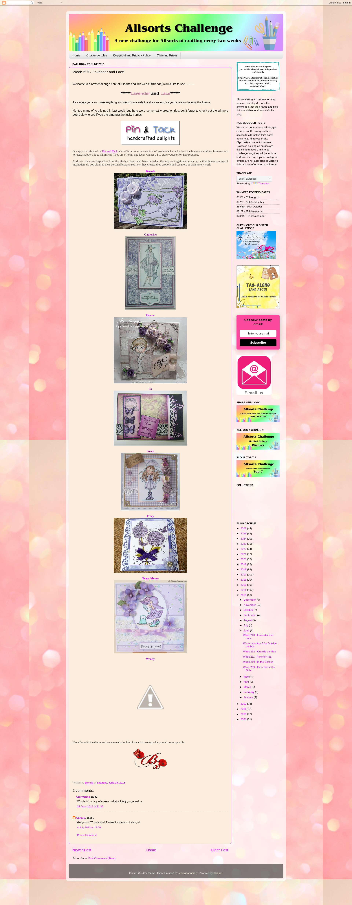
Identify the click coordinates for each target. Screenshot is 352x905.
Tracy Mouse (150, 578)
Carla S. (81, 817)
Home (76, 55)
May (246, 676)
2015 (244, 584)
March (248, 686)
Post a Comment (87, 835)
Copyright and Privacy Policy (132, 55)
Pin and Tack (110, 151)
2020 (244, 559)
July (246, 625)
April (247, 681)
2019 (244, 564)
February (249, 692)
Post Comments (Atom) (101, 858)
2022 (244, 548)
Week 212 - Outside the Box (259, 651)
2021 (244, 554)
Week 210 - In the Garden (258, 661)
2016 (244, 579)
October (249, 609)
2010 (244, 714)
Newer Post (81, 850)
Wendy (150, 659)
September (250, 615)
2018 (244, 569)
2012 (244, 703)
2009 (244, 719)
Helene (150, 315)
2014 (244, 589)
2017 (244, 574)
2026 (244, 528)
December (250, 599)
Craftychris (83, 796)
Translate (263, 183)
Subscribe (258, 342)
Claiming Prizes (167, 55)
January (249, 697)
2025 (244, 533)
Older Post (219, 850)
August (248, 620)
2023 (244, 543)
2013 (244, 595)
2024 (244, 538)
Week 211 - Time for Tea (257, 656)
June (247, 630)
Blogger (217, 872)
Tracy (150, 516)
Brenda (150, 171)
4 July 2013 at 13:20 (89, 827)
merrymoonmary (187, 872)
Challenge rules (96, 55)
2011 (244, 708)
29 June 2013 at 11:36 (90, 806)
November (250, 604)
